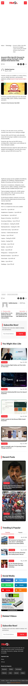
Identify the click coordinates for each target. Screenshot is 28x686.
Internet (16, 673)
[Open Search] (25, 2)
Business (11, 537)
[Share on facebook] (18, 64)
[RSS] (21, 590)
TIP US (3, 662)
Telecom (4, 673)
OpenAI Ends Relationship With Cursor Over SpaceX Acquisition (14, 392)
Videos (22, 673)
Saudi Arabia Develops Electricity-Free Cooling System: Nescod (17, 553)
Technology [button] (8, 45)
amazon (3, 294)
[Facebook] (7, 580)
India (10, 673)
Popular (20, 532)
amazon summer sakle (12, 294)
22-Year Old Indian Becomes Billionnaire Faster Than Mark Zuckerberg (16, 565)
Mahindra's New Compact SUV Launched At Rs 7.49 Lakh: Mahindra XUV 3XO (21, 315)
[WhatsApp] (7, 585)
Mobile (11, 669)
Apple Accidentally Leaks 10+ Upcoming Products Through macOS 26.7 (13, 447)
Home (2, 45)
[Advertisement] (14, 20)
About (2, 659)
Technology (11, 550)
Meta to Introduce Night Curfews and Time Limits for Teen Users (13, 365)
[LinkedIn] (21, 585)
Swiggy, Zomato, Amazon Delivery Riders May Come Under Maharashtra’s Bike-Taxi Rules (13, 518)
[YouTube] (7, 590)
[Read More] (14, 354)
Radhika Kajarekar (9, 69)
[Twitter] (21, 580)
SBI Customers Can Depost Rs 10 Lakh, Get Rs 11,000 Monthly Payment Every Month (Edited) (17, 541)
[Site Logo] (13, 3)
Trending (7, 532)
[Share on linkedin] (24, 64)
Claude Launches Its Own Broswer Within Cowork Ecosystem (13, 420)
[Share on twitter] (21, 64)
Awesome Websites (15, 682)
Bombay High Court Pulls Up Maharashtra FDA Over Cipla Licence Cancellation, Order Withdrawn (13, 487)
